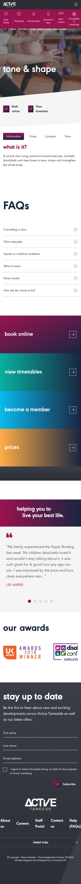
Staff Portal (39, 824)
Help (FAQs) (75, 824)
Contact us (57, 824)
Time (67, 136)
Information (13, 136)
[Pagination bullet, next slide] (29, 601)
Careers (22, 824)
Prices (33, 136)
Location (50, 136)
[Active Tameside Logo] (9, 4)
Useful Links (40, 842)
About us (5, 824)
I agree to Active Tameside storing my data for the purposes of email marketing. (43, 771)
